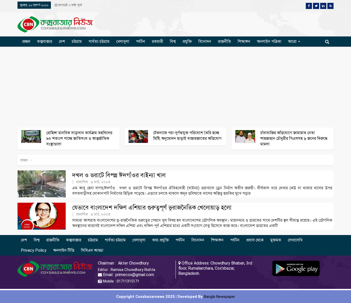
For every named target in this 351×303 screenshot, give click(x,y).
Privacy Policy (34, 250)
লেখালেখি (295, 240)
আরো (293, 41)
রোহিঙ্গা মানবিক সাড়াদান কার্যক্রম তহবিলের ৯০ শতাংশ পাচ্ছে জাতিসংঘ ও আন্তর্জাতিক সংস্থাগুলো (79, 138)
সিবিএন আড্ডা (92, 250)
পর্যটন (140, 41)
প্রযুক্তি (187, 41)
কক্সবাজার (44, 41)
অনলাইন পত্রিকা (269, 41)
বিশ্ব (173, 41)
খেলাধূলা (122, 41)
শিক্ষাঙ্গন (244, 41)
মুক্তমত (275, 240)
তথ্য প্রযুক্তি (160, 240)
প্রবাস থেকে (255, 240)
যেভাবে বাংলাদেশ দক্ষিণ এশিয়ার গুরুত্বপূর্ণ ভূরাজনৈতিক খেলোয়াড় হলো (152, 207)
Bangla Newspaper (219, 296)
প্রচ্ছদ (26, 41)
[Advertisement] (175, 86)
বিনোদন (204, 41)
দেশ (62, 41)
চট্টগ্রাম (77, 41)
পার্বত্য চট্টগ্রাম (98, 41)
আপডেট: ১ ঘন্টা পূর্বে (69, 5)
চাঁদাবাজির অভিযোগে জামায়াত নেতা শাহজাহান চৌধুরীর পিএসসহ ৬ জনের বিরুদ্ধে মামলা (293, 138)
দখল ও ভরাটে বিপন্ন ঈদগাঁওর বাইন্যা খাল (118, 175)
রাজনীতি (224, 41)
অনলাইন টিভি (63, 250)
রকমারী (157, 41)
